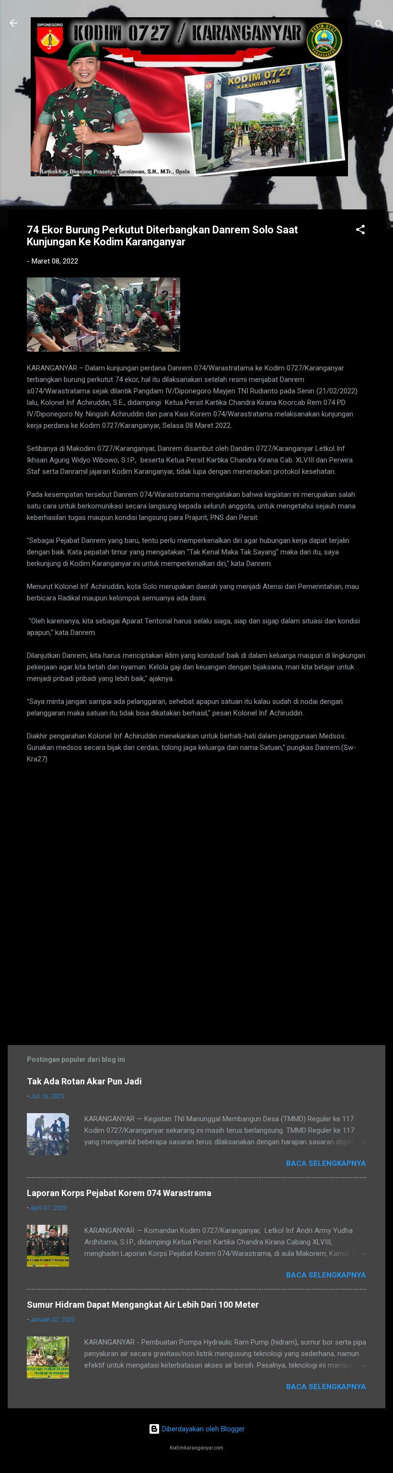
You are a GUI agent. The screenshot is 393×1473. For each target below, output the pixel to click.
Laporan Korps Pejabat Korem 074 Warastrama (119, 1193)
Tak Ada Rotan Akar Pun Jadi (84, 1081)
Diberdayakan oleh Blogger (202, 1429)
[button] (360, 231)
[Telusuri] (379, 26)
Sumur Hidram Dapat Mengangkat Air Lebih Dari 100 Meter (143, 1305)
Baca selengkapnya (326, 1163)
